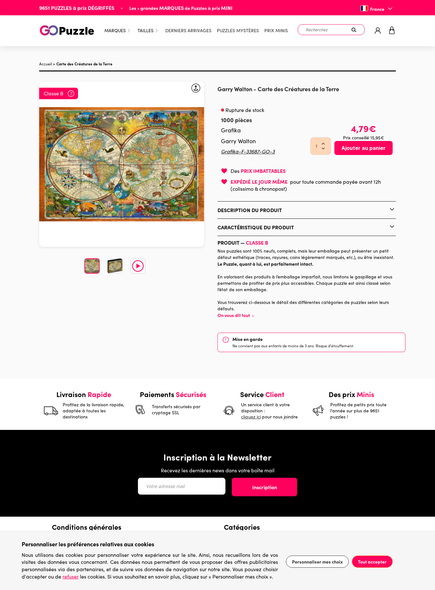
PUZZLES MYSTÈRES (238, 30)
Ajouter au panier (363, 148)
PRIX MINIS (276, 30)
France (377, 9)
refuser (70, 576)
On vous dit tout (236, 315)
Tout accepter (372, 561)
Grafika (231, 130)
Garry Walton (235, 89)
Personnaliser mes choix (317, 561)
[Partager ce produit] (195, 89)
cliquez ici (251, 417)
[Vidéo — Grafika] (138, 266)
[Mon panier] (392, 30)
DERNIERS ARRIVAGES (188, 30)
